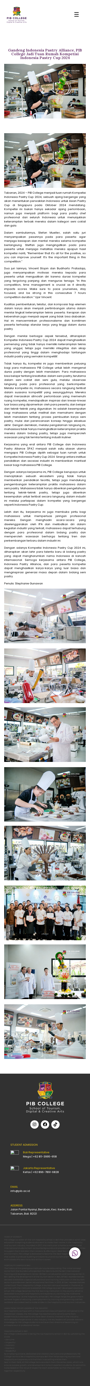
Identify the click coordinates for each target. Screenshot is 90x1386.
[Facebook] (45, 1124)
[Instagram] (34, 1124)
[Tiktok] (55, 1124)
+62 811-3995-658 (45, 1157)
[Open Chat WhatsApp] (75, 1253)
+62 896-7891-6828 (46, 1172)
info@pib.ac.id (20, 1191)
